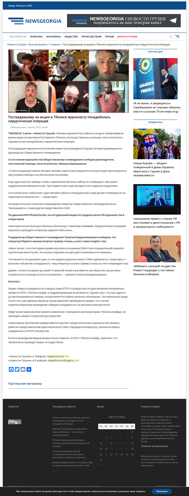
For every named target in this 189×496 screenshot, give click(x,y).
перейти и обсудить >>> (63, 360)
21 (122, 449)
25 (106, 454)
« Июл (99, 464)
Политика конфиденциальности (167, 486)
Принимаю (161, 491)
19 (111, 449)
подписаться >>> (58, 356)
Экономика (53, 36)
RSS (54, 471)
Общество (71, 36)
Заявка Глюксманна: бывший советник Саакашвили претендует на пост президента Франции (71, 420)
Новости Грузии (16, 486)
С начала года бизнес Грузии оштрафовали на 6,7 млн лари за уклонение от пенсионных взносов (69, 454)
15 (127, 443)
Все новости (18, 36)
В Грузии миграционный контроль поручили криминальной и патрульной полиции (71, 443)
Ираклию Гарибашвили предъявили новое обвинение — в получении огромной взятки (70, 431)
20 (116, 449)
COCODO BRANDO (92, 486)
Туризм (109, 36)
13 (116, 443)
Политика (36, 36)
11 (106, 443)
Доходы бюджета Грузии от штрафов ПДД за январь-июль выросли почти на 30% (72, 464)
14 (122, 443)
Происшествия (91, 36)
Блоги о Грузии (127, 36)
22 (127, 449)
